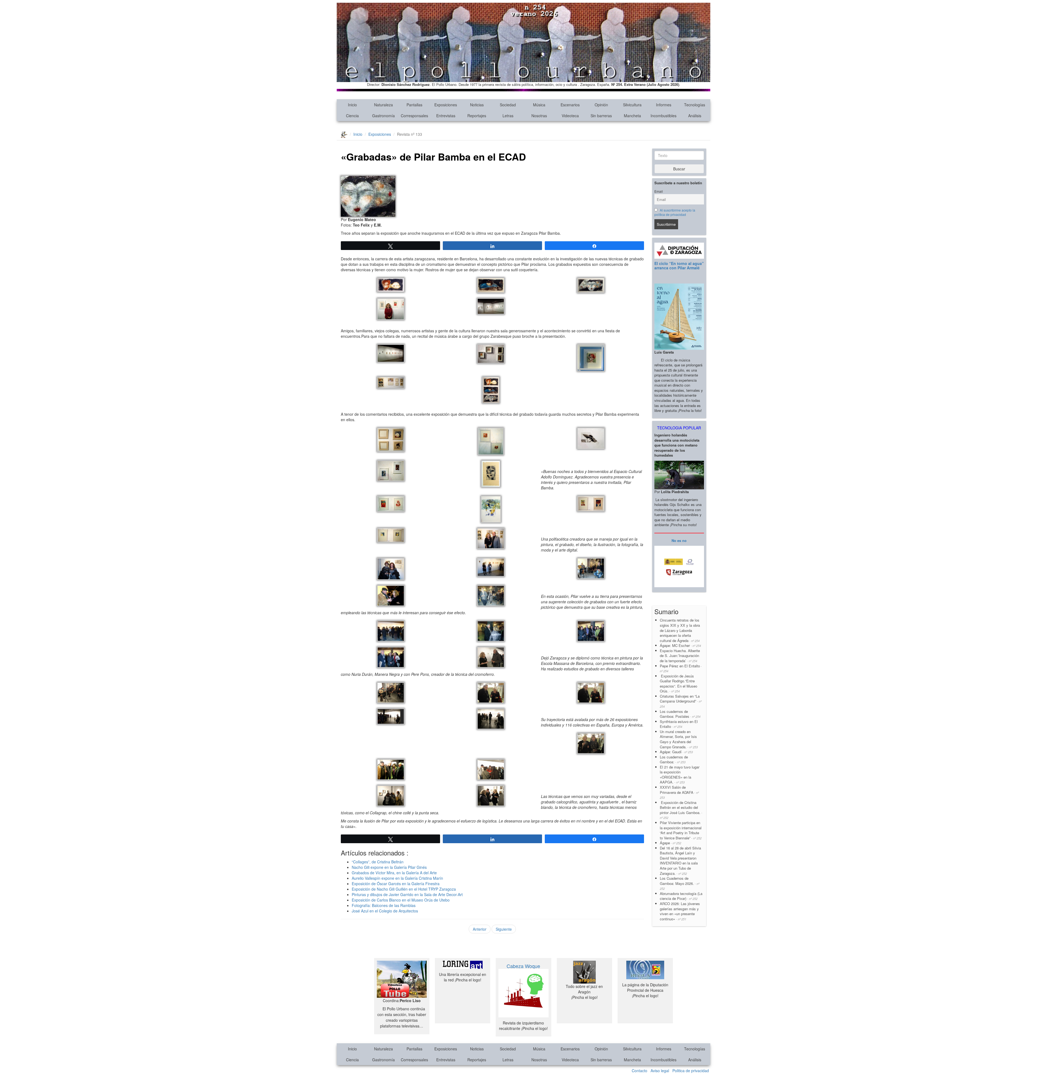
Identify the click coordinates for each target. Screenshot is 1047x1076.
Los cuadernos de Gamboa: (674, 759)
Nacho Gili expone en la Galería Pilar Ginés (389, 867)
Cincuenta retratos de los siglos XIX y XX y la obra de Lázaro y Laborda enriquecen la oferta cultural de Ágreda (680, 630)
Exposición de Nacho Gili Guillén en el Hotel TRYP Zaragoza (404, 889)
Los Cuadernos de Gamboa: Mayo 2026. (679, 883)
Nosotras (539, 115)
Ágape (670, 842)
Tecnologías (694, 104)
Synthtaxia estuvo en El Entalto (679, 724)
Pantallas (414, 104)
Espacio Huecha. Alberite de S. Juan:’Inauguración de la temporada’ (680, 655)
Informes (663, 104)
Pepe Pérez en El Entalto (681, 668)
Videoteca (570, 115)
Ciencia (352, 115)
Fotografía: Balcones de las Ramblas (384, 905)
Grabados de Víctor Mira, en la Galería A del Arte (394, 872)
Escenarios (570, 104)
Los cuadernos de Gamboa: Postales (680, 714)
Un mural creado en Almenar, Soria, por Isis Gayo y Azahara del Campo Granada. (679, 739)
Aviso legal (660, 1070)
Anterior (479, 929)
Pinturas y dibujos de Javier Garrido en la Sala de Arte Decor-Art (407, 894)
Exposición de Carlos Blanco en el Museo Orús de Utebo (401, 900)
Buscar (679, 168)
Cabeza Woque (523, 965)
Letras (508, 115)
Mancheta (632, 115)
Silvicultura (632, 104)
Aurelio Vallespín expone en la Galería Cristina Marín (397, 878)
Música (539, 104)
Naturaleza (383, 104)
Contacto (639, 1070)
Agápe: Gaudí (676, 751)
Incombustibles (663, 115)
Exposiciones (445, 104)
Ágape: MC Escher (680, 645)
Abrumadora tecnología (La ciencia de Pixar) (681, 896)
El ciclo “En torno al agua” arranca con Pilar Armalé (679, 265)
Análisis (694, 115)
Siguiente (504, 929)
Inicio (352, 104)
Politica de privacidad (690, 1070)
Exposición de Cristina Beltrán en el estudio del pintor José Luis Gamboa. (681, 810)
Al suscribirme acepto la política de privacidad (675, 212)
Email (658, 191)
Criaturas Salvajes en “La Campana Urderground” (681, 701)
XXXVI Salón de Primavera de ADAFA (679, 792)
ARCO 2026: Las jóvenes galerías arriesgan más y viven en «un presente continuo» (680, 911)
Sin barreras (601, 115)
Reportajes (476, 115)
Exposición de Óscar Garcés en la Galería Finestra (396, 883)
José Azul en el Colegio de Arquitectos (385, 911)
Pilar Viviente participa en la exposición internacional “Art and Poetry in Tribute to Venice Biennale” (681, 830)
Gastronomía (383, 115)
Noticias (477, 104)
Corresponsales (414, 115)
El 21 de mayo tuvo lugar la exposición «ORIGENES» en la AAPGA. (679, 774)
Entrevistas (445, 115)
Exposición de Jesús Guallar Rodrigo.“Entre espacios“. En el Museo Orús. (678, 683)
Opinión (601, 104)
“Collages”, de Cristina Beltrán (378, 861)
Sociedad (508, 104)
